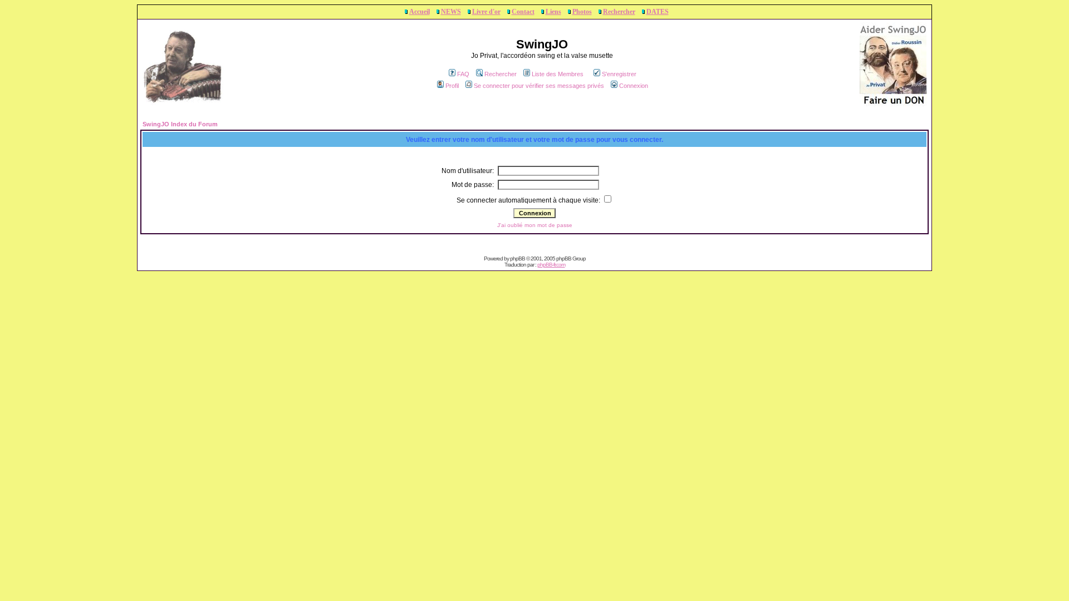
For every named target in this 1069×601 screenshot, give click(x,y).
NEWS (451, 12)
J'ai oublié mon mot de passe (534, 225)
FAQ (463, 74)
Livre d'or (486, 12)
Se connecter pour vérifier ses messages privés (539, 85)
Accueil (419, 12)
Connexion (633, 85)
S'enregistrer (619, 74)
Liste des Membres (557, 74)
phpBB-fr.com (551, 265)
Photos (582, 12)
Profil (452, 85)
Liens (553, 12)
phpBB (517, 258)
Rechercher (619, 12)
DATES (657, 12)
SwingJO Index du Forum (180, 124)
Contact (523, 12)
